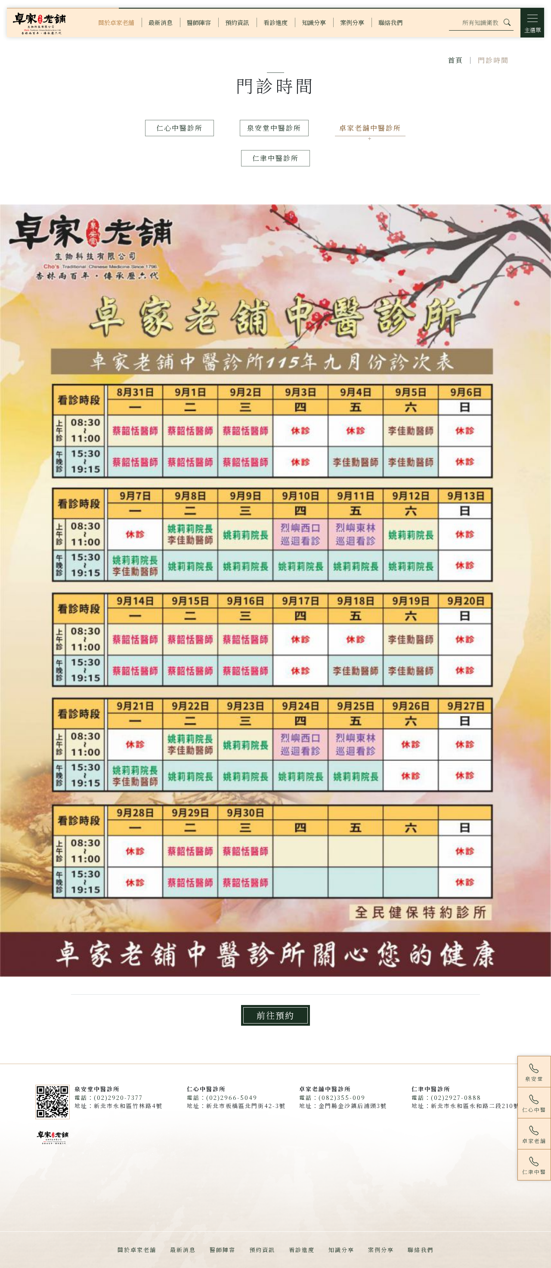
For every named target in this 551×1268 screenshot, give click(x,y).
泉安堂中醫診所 (274, 128)
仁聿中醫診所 (275, 158)
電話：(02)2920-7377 (108, 1097)
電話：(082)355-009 (332, 1097)
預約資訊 (262, 1250)
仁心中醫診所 (179, 128)
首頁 (455, 60)
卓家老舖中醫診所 (370, 128)
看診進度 (302, 1250)
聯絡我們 (420, 1250)
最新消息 (183, 1250)
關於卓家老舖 (137, 1250)
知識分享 (341, 1250)
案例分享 (381, 1250)
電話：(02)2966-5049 (222, 1097)
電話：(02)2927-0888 (446, 1097)
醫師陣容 (222, 1250)
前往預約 (275, 1015)
